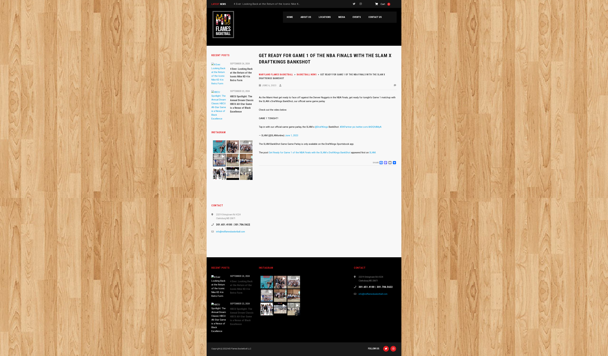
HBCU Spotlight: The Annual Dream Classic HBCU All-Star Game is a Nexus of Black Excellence (290, 4)
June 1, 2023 (291, 135)
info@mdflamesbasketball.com (230, 231)
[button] (219, 146)
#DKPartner (346, 126)
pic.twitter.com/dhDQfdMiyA (366, 126)
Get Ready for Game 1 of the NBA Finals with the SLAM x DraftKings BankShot (309, 152)
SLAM (372, 152)
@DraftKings (321, 126)
